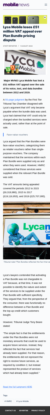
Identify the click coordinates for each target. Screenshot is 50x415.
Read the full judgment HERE (17, 386)
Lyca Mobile (22, 401)
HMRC (8, 401)
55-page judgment (15, 99)
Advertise (23, 411)
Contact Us (10, 411)
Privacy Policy (38, 411)
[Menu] (46, 4)
